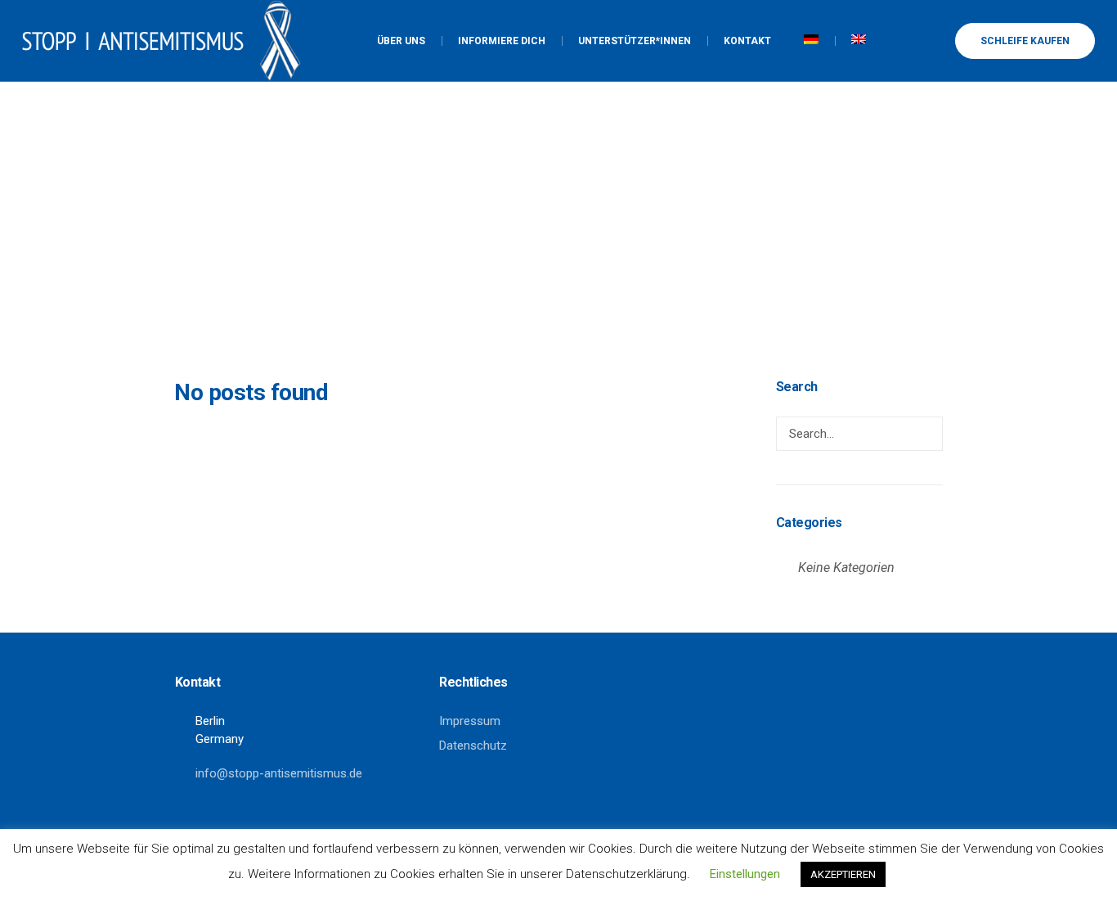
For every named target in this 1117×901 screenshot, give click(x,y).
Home (532, 295)
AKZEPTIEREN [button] (843, 874)
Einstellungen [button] (745, 874)
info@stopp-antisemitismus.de (278, 773)
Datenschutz (473, 745)
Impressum (469, 721)
